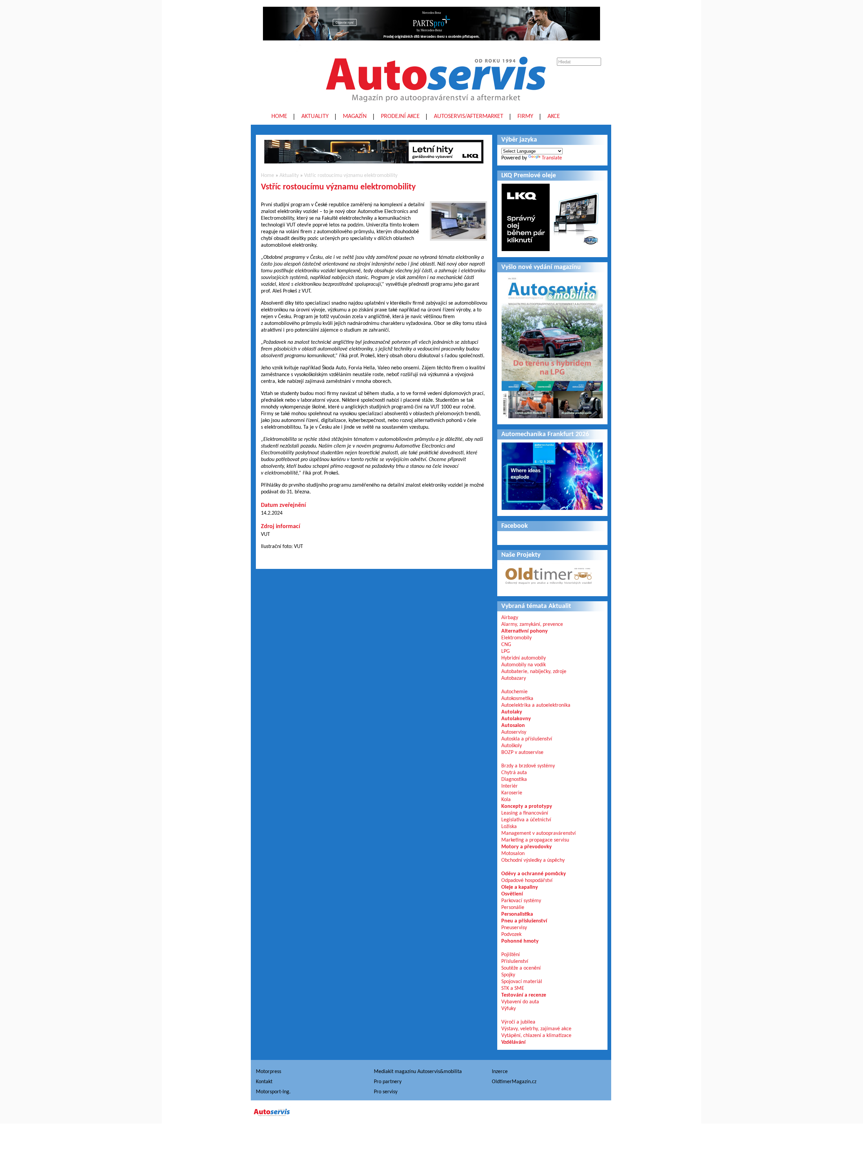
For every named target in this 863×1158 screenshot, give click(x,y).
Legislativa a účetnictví (526, 820)
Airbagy (509, 617)
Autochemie (514, 692)
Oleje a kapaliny (519, 887)
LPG (505, 651)
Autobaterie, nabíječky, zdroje (533, 671)
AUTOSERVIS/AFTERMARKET (468, 116)
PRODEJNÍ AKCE (400, 116)
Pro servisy (385, 1092)
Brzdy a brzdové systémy (528, 766)
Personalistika (517, 914)
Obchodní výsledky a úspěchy (533, 860)
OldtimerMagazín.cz (514, 1082)
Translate (552, 158)
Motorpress (268, 1071)
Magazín (355, 116)
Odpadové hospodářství (527, 880)
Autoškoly (511, 746)
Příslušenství (514, 961)
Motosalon (513, 853)
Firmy (525, 116)
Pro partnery (387, 1082)
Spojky (508, 975)
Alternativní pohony (524, 631)
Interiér (509, 786)
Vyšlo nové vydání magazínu (541, 267)
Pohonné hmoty (520, 941)
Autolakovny (516, 719)
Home (279, 116)
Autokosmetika (517, 698)
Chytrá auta (514, 772)
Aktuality (315, 116)
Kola (506, 799)
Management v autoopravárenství (538, 833)
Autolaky (511, 712)
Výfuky (508, 1008)
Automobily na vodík (523, 665)
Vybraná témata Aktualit (536, 606)
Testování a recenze (523, 995)
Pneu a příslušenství (524, 921)
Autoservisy (513, 732)
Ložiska (509, 826)
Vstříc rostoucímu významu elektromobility (350, 175)
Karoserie (511, 793)
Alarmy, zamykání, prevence (532, 624)
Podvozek (511, 934)
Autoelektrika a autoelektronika (535, 705)
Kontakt (264, 1082)
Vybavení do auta (520, 1002)
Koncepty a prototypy (526, 806)
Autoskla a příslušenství (526, 739)
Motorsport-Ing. (273, 1092)
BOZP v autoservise (522, 752)
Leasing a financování (524, 813)
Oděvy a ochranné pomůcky (533, 874)
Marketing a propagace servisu (535, 840)
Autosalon (513, 725)
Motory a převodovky (526, 847)
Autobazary (513, 678)
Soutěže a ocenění (521, 968)
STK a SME (512, 988)
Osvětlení (512, 894)
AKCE (553, 116)
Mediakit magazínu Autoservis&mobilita (418, 1071)
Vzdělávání (513, 1042)
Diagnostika (514, 779)
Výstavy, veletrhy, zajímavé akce (536, 1029)
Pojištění (510, 954)
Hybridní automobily (523, 658)
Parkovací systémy (521, 901)
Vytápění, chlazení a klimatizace (536, 1035)
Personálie (512, 907)
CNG (506, 644)
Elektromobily (516, 638)
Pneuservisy (514, 928)
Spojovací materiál (521, 981)
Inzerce (500, 1071)
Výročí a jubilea (518, 1022)
